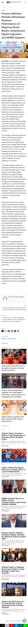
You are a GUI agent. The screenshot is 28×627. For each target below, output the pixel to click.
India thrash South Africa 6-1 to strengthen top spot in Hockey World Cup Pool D (13, 368)
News (9, 7)
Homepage (4, 7)
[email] (7, 625)
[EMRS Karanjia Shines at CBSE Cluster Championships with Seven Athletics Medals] (14, 486)
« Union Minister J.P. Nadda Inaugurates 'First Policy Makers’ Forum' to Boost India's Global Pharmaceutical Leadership (13, 319)
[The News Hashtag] (14, 2)
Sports (4, 464)
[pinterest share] (9, 331)
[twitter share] (3, 331)
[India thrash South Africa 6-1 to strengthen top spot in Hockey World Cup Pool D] (14, 356)
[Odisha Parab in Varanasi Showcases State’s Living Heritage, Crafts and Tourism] (14, 555)
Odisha (3, 429)
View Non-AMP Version (18, 620)
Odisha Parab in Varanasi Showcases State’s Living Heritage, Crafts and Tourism (13, 570)
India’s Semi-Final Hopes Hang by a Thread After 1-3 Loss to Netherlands (13, 470)
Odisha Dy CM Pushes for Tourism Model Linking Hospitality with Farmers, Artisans (13, 604)
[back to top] (24, 621)
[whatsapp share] (15, 331)
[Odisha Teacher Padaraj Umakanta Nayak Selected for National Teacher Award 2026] (14, 520)
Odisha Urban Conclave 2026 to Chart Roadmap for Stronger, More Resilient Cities (13, 436)
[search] (25, 2)
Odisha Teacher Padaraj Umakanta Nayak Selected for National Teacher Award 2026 (14, 536)
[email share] (6, 331)
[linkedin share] (12, 331)
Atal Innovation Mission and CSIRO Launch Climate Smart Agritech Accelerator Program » (14, 309)
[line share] (18, 331)
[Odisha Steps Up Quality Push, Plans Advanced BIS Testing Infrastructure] (14, 407)
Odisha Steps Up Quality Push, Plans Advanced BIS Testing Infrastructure (13, 419)
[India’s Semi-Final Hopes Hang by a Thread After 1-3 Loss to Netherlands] (14, 455)
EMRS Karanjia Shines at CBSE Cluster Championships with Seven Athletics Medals (14, 501)
